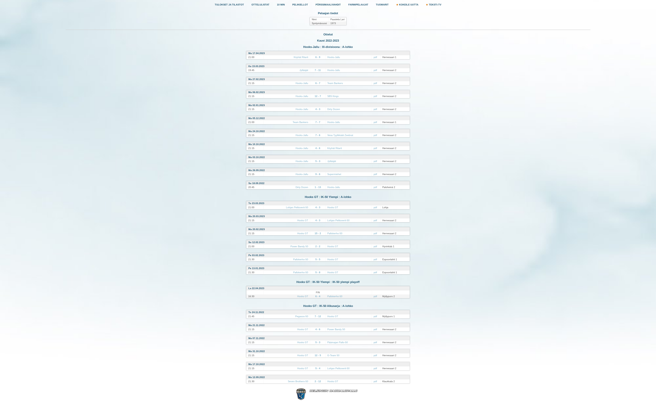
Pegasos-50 (301, 316)
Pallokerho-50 (334, 233)
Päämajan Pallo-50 (337, 342)
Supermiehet (334, 174)
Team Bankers (335, 83)
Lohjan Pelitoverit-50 (297, 207)
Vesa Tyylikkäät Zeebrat (340, 135)
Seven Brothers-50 (298, 381)
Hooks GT (332, 207)
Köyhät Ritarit (301, 57)
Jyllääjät (303, 70)
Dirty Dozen (333, 109)
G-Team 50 (333, 355)
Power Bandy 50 (299, 246)
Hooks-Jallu (333, 57)
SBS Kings (333, 96)
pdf (375, 57)
